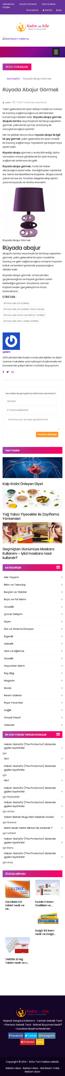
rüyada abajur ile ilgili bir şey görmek (24, 315)
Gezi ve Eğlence (14, 651)
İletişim (6, 7)
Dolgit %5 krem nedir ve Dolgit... (45, 932)
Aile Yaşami (11, 577)
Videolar (9, 725)
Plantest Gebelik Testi (18, 1024)
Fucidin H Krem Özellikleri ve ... (44, 903)
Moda (7, 688)
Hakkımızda (8, 4)
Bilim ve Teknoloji (14, 584)
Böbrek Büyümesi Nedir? (47, 1024)
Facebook (33, 10)
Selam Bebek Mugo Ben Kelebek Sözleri (29, 817)
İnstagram (48, 1035)
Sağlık (7, 710)
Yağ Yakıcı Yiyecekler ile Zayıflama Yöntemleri (31, 516)
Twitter (48, 10)
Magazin (9, 680)
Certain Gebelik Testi (49, 1020)
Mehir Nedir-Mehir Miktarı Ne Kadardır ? (28, 828)
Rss (60, 10)
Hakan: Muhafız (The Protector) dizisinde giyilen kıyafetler (30, 746)
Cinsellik (9, 607)
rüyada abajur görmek (16, 303)
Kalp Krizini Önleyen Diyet (23, 484)
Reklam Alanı (13, 1068)
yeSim (6, 352)
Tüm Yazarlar (48, 4)
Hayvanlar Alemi (14, 666)
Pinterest (28, 1042)
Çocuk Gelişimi (13, 614)
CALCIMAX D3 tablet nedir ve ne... (14, 905)
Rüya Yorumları (17, 67)
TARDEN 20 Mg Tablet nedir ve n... (17, 960)
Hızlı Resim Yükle (49, 1068)
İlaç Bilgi (9, 673)
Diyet (7, 621)
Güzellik (8, 658)
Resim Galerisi (13, 695)
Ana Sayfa (13, 78)
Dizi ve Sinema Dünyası (18, 629)
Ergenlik (8, 636)
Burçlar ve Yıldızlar (15, 592)
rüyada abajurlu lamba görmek (21, 321)
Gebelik (8, 643)
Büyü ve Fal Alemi (15, 599)
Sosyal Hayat (12, 717)
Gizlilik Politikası (28, 4)
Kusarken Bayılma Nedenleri (33, 1028)
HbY (6, 758)
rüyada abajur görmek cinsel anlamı (24, 309)
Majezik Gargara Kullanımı (19, 1020)
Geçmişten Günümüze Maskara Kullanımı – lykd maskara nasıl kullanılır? (28, 553)
